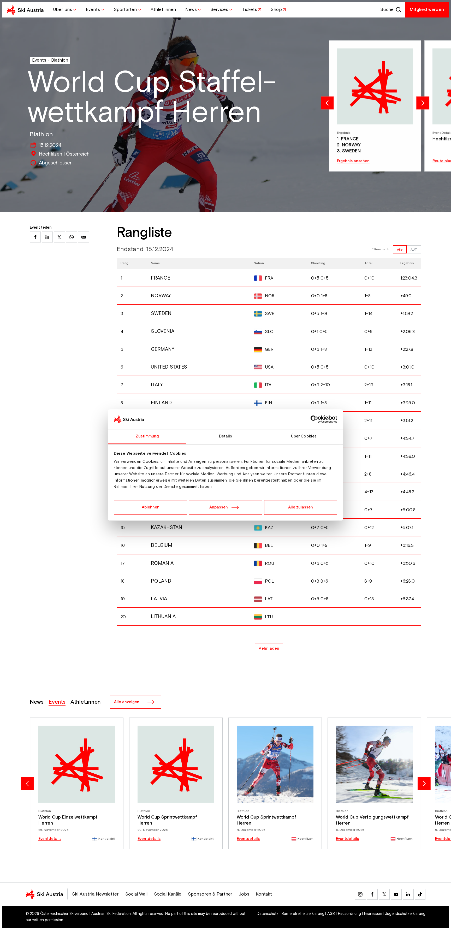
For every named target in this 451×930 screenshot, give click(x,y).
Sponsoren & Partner (210, 894)
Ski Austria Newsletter (95, 894)
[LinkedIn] (408, 894)
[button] (64, 9)
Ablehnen (150, 507)
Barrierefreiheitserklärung (303, 913)
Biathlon (59, 60)
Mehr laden (268, 648)
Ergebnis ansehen (353, 161)
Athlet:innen (85, 702)
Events (39, 60)
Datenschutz (267, 913)
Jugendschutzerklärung (405, 913)
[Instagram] (360, 894)
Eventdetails (49, 839)
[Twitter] (384, 894)
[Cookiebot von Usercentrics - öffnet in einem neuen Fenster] (314, 419)
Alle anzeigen (126, 702)
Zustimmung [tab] (147, 436)
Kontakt (264, 894)
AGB (331, 913)
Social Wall (136, 894)
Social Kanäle (168, 894)
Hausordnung (349, 913)
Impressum (373, 913)
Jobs (244, 894)
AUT (414, 249)
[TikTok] (420, 894)
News (37, 702)
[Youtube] (396, 894)
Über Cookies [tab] (304, 436)
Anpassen (218, 507)
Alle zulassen (300, 507)
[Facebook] (372, 894)
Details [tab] (225, 436)
